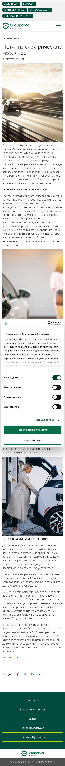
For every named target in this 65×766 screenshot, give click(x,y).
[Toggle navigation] (58, 25)
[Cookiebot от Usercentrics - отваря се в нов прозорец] (47, 323)
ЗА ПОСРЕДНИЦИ (39, 9)
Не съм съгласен (32, 440)
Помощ (27, 3)
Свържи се (10, 3)
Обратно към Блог (13, 39)
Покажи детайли (45, 419)
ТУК (16, 657)
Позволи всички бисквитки (32, 429)
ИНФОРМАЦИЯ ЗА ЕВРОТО (17, 16)
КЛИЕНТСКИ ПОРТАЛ (14, 9)
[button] (18, 674)
